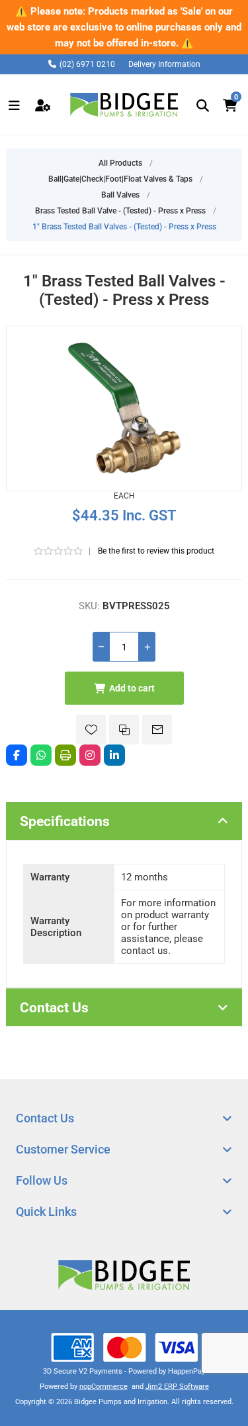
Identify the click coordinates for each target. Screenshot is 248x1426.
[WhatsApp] (41, 755)
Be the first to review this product (156, 551)
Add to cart (132, 688)
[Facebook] (16, 755)
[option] (124, 27)
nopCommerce (103, 1386)
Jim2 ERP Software (177, 1386)
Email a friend (157, 729)
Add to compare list (124, 729)
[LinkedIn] (114, 755)
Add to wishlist (91, 729)
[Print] (65, 755)
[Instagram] (90, 755)
